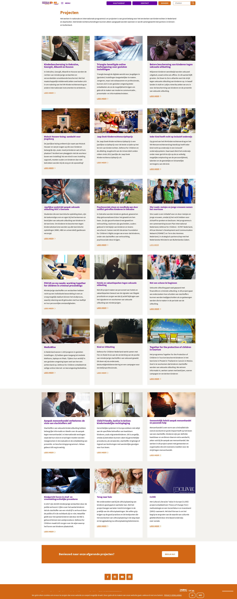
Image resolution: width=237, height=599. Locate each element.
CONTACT (145, 3)
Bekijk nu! (170, 554)
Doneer (164, 3)
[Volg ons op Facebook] (108, 577)
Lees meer (49, 308)
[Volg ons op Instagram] (115, 577)
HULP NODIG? (119, 3)
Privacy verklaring (173, 595)
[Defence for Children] (50, 3)
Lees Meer (101, 162)
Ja (192, 595)
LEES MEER (49, 93)
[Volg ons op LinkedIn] (129, 577)
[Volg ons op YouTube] (122, 577)
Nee (200, 595)
